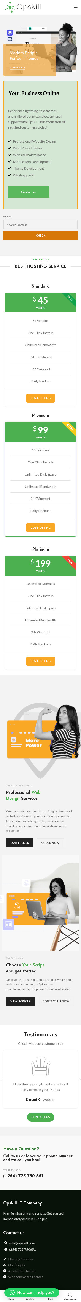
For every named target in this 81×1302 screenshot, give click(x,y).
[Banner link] (40, 47)
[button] (31, 1292)
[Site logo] (22, 7)
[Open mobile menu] (75, 7)
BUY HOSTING (41, 398)
